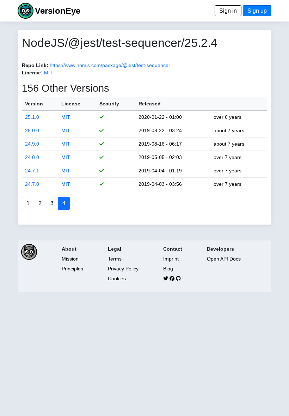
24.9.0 (32, 144)
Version (34, 103)
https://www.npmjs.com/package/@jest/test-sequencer (110, 65)
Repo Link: (35, 65)
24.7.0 (32, 184)
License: (32, 72)
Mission (70, 259)
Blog (168, 268)
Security (109, 103)
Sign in (228, 11)
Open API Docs (224, 259)
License (70, 103)
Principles (72, 268)
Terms (115, 259)
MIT (48, 72)
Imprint (171, 259)
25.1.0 (32, 117)
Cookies (117, 278)
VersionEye (57, 11)
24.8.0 (32, 157)
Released (150, 103)
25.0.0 (32, 130)
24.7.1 (32, 170)
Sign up (257, 11)
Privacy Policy (123, 268)
